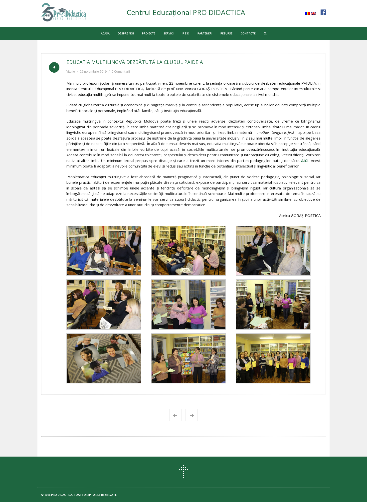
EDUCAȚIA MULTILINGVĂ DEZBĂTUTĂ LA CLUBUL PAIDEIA (134, 62)
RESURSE (226, 33)
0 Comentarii (121, 71)
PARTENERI (204, 33)
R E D (186, 33)
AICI (305, 160)
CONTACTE (248, 33)
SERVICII (169, 33)
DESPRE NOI (126, 33)
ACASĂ (105, 33)
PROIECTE (148, 33)
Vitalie (70, 71)
